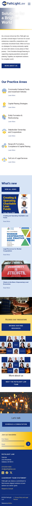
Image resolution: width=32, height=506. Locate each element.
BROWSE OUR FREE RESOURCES (16, 327)
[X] (11, 473)
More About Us (11, 66)
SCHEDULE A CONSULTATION (16, 424)
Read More (6, 221)
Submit (28, 444)
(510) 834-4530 (6, 467)
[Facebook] (7, 473)
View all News (10, 189)
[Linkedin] (3, 473)
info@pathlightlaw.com (9, 469)
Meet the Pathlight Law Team (16, 383)
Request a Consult (7, 489)
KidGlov (10, 503)
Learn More (11, 95)
